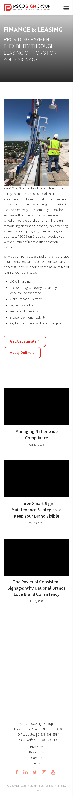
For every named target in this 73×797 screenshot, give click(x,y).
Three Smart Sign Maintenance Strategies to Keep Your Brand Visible (36, 510)
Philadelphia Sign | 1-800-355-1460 (38, 729)
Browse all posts (34, 622)
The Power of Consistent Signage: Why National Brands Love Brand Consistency (36, 588)
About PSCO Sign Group (36, 724)
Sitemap (36, 763)
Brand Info (36, 752)
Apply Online (20, 352)
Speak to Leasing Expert (35, 697)
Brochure (36, 747)
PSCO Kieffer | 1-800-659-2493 (37, 740)
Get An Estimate (23, 341)
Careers (36, 758)
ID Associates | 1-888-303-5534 (38, 734)
